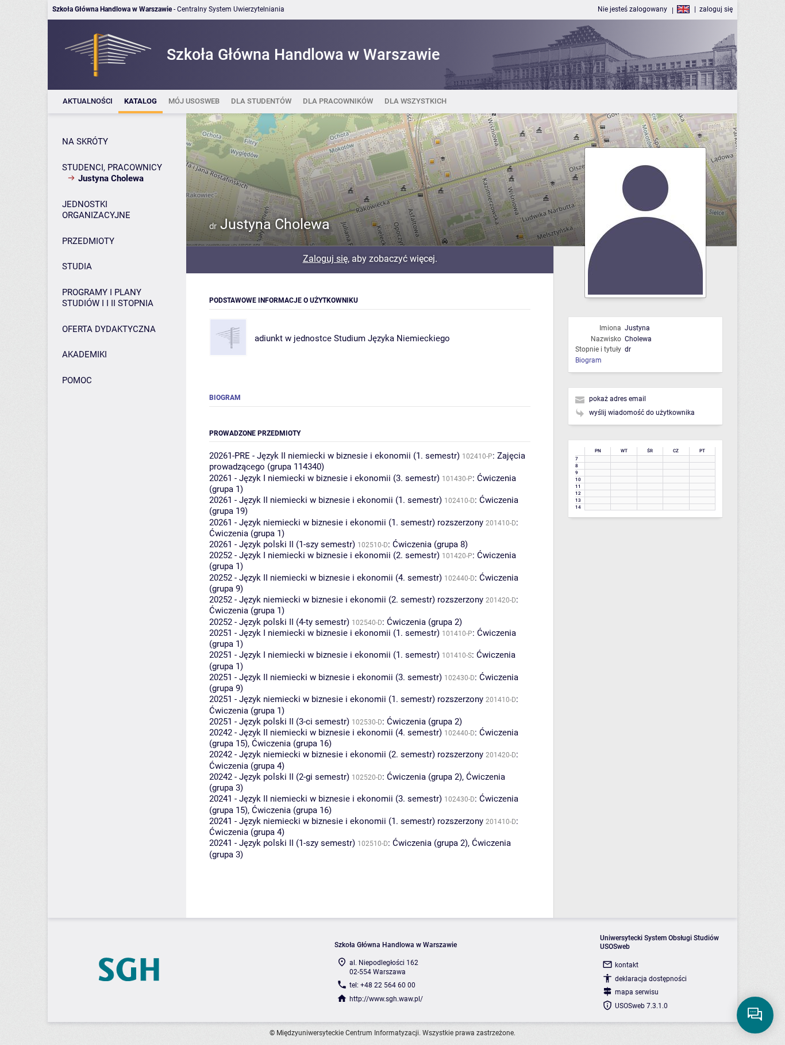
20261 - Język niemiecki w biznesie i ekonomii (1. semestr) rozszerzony (346, 522)
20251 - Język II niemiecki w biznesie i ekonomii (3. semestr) (325, 677)
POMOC (77, 380)
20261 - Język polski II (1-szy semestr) (282, 544)
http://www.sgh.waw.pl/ (386, 999)
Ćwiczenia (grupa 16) (292, 743)
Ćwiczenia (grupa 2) (424, 622)
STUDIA (77, 266)
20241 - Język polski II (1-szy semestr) (282, 843)
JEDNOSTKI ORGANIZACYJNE (96, 210)
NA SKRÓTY (85, 141)
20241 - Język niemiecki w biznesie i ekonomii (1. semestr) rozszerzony (346, 821)
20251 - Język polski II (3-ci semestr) (279, 721)
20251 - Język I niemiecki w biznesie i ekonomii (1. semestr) (324, 633)
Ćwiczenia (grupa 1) (246, 533)
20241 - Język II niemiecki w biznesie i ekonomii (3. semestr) (325, 799)
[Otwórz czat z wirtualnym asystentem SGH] (755, 1015)
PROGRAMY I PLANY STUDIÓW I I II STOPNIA (107, 298)
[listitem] (87, 101)
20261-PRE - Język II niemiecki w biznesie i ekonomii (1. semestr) (334, 456)
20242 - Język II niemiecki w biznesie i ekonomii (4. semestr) (325, 732)
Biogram (588, 360)
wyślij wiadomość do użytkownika (642, 413)
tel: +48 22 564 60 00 (382, 985)
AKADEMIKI (84, 354)
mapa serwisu (637, 992)
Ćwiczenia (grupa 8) (430, 544)
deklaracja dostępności (651, 979)
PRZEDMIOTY (88, 241)
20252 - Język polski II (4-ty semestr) (279, 622)
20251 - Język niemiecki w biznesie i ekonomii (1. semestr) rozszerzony (346, 699)
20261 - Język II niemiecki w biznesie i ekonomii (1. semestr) (325, 500)
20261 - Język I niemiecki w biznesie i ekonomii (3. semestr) (324, 478)
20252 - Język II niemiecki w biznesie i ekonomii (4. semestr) (325, 578)
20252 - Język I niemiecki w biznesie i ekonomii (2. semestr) (324, 555)
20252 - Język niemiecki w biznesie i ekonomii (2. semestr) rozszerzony (346, 599)
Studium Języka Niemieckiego (392, 338)
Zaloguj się (325, 258)
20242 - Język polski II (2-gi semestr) (279, 777)
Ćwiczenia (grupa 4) (246, 766)
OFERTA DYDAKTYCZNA (109, 329)
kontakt (626, 965)
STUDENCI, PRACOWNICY (112, 167)
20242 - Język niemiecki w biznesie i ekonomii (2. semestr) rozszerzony (346, 754)
